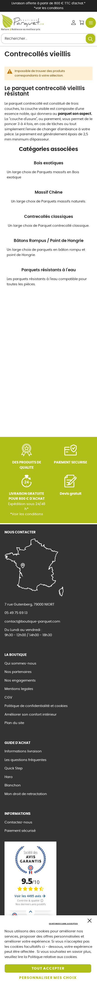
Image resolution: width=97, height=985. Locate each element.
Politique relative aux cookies (52, 957)
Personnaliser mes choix (47, 978)
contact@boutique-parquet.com (32, 621)
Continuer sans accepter (63, 923)
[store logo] (22, 21)
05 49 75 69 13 (16, 613)
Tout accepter (48, 968)
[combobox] (48, 38)
